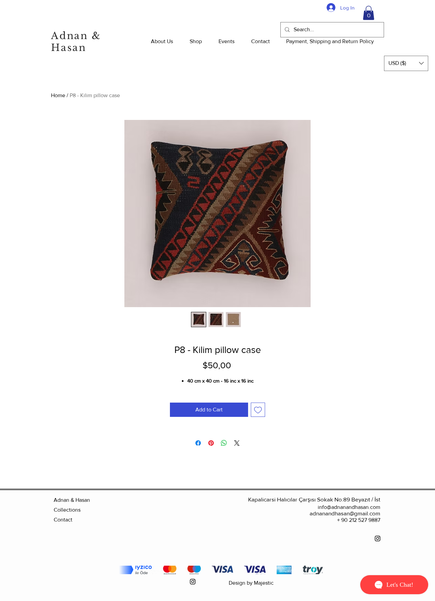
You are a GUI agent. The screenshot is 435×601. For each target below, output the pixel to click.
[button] (369, 13)
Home (58, 95)
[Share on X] (237, 443)
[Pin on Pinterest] (211, 443)
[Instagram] (377, 538)
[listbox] (406, 63)
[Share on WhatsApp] (224, 443)
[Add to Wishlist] (258, 410)
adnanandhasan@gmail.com (345, 513)
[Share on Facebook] (198, 443)
